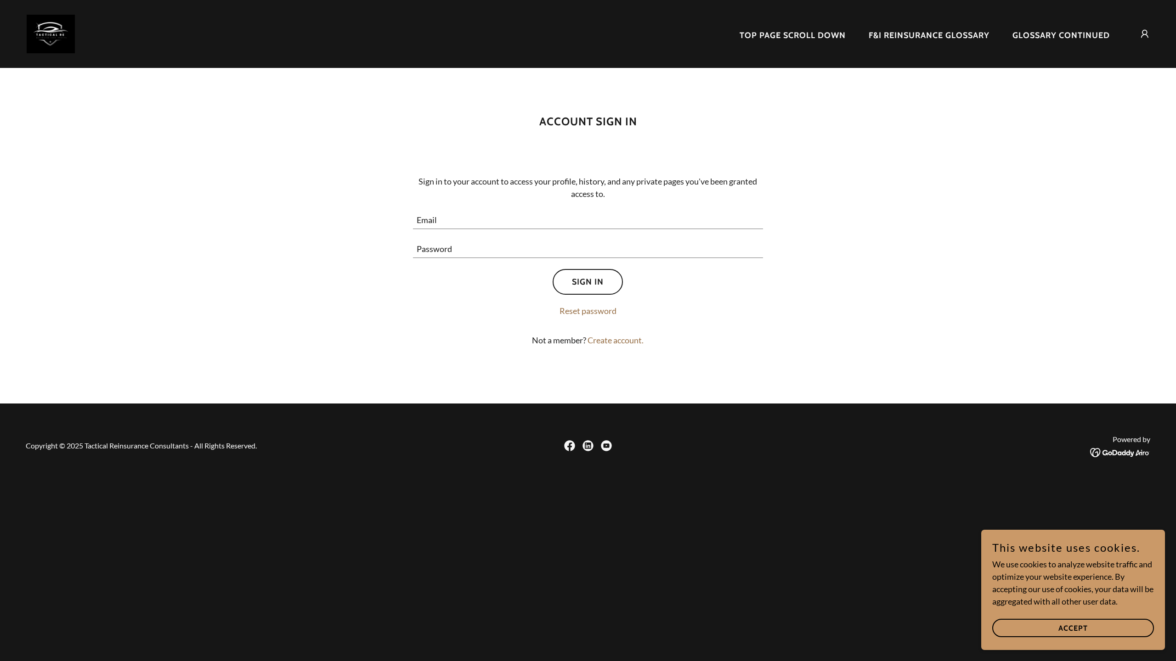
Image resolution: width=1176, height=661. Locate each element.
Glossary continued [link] (1061, 35)
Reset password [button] (588, 311)
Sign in (588, 282)
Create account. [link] (616, 340)
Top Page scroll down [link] (793, 35)
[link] (50, 33)
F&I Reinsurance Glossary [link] (929, 35)
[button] (1145, 34)
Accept (1073, 628)
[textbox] (588, 220)
